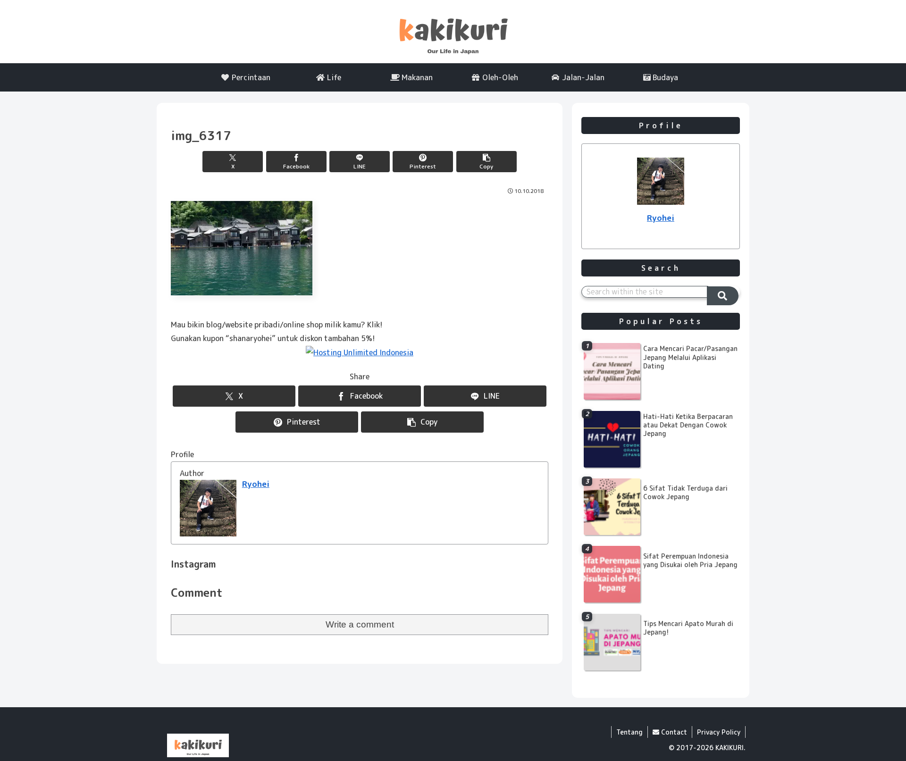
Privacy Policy (718, 732)
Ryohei (255, 484)
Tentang (629, 732)
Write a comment (360, 624)
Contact (673, 732)
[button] (486, 161)
